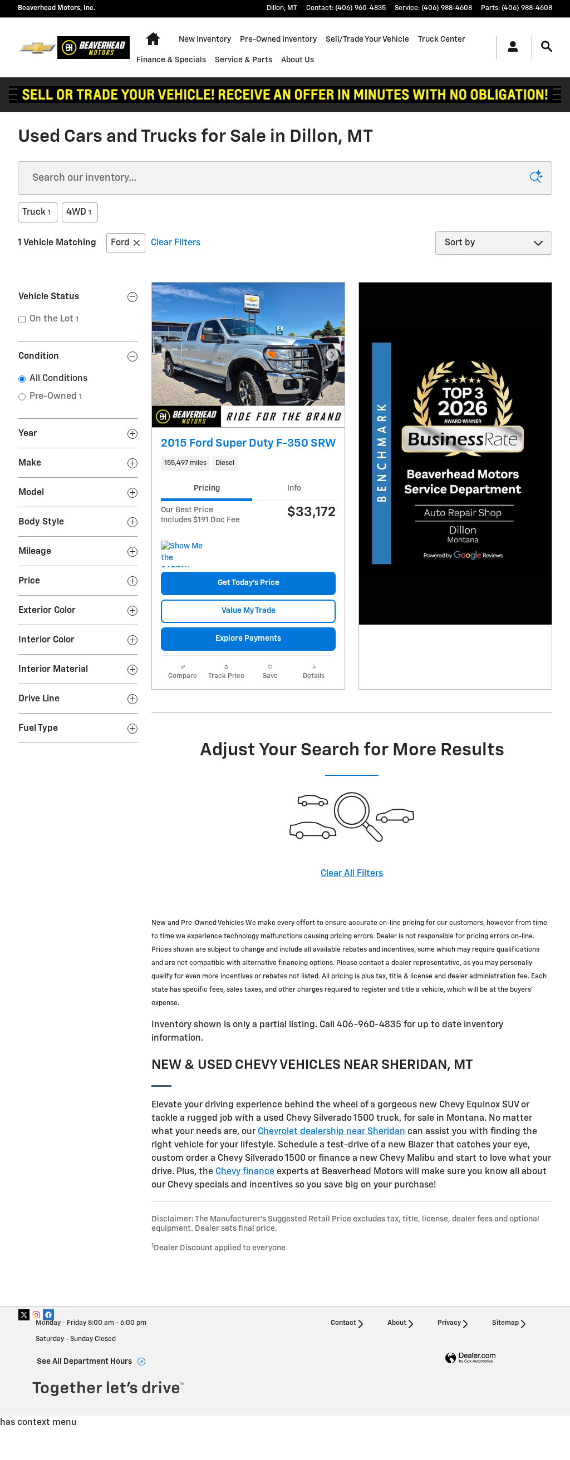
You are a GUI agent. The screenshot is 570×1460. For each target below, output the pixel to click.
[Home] (37, 48)
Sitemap (505, 1323)
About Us (297, 60)
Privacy (449, 1323)
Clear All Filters (352, 873)
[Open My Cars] (510, 47)
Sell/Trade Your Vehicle (367, 39)
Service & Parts (243, 60)
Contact (343, 1323)
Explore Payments (248, 638)
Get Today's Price (248, 583)
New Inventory (205, 39)
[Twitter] (24, 1314)
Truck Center (441, 39)
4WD (78, 212)
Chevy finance (244, 1171)
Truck (36, 212)
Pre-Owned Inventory (278, 39)
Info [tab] (294, 488)
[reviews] (285, 94)
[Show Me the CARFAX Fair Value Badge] (182, 554)
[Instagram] (36, 1314)
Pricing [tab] (207, 488)
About (396, 1323)
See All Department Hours (84, 1361)
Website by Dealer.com (470, 1358)
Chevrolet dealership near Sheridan (331, 1131)
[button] (248, 464)
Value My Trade (249, 611)
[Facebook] (48, 1314)
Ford (120, 243)
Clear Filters (175, 243)
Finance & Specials (171, 60)
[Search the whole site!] (546, 47)
